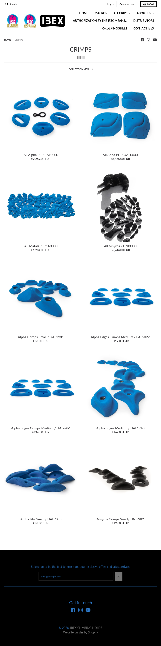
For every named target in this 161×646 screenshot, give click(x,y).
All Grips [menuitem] (120, 13)
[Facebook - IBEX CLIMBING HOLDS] (142, 39)
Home (7, 39)
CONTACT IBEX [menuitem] (144, 28)
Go (118, 576)
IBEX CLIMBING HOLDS (86, 627)
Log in (110, 4)
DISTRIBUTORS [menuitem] (143, 20)
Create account (127, 4)
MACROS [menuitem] (101, 13)
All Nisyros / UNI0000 (120, 246)
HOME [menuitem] (83, 13)
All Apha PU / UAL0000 (120, 155)
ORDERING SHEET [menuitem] (114, 28)
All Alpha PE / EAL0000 (40, 155)
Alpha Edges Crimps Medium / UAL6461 (41, 428)
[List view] (83, 57)
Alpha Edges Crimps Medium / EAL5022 (120, 337)
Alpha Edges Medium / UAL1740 (120, 428)
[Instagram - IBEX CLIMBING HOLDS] (149, 39)
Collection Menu (79, 69)
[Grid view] (79, 57)
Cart (150, 4)
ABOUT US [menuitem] (144, 13)
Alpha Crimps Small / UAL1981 (41, 337)
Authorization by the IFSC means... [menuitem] (100, 20)
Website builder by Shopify (80, 632)
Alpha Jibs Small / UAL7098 (40, 519)
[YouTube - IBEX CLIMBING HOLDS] (155, 39)
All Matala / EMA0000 (40, 246)
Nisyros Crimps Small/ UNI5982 (120, 519)
